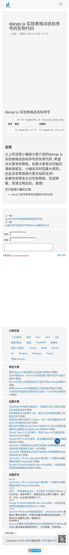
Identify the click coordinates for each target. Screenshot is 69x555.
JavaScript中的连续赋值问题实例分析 (24, 218)
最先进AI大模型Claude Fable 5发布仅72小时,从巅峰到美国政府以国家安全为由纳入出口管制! (37, 427)
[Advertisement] (34, 70)
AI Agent (23, 353)
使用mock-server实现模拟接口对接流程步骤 (31, 388)
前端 (28, 342)
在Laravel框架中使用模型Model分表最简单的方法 (34, 523)
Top (57, 440)
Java (47, 337)
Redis (44, 347)
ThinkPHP (41, 342)
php (57, 337)
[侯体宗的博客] (8, 4)
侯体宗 (28, 540)
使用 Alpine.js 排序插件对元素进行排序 (28, 372)
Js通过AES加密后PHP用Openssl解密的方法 (27, 225)
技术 (28, 337)
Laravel (32, 347)
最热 (64, 255)
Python (49, 353)
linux (38, 337)
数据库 (54, 342)
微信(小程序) (17, 347)
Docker (55, 347)
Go (12, 353)
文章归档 (9, 533)
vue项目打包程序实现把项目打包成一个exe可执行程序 (36, 391)
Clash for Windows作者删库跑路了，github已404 (33, 511)
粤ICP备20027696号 (52, 540)
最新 (59, 255)
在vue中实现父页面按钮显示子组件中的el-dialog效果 (35, 381)
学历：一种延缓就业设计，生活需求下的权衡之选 (33, 491)
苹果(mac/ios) (18, 358)
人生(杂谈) (16, 337)
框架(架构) (16, 342)
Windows (37, 353)
